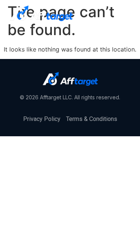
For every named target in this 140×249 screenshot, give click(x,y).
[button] (128, 13)
